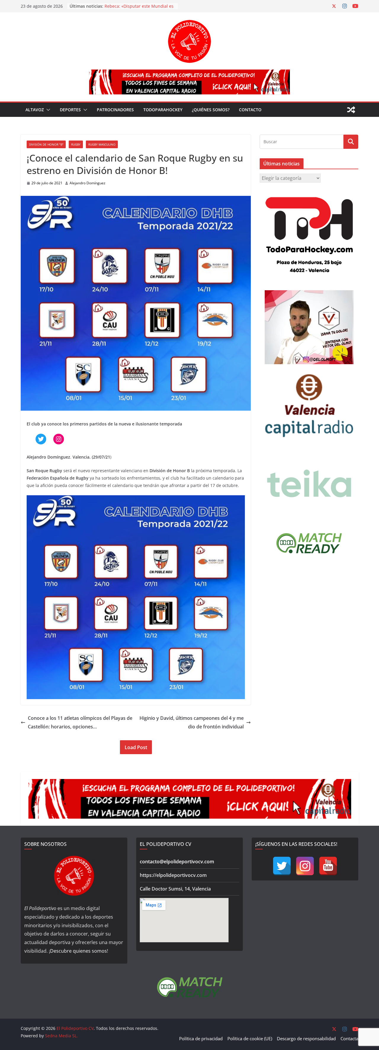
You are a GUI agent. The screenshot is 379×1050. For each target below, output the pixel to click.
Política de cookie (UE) (249, 1038)
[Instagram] (305, 866)
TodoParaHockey (162, 109)
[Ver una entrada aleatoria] (351, 110)
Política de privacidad (201, 1038)
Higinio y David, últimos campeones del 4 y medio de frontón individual (191, 722)
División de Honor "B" (46, 144)
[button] (47, 110)
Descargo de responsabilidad (306, 1038)
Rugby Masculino (101, 144)
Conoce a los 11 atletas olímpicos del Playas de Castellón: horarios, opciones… (80, 722)
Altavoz (34, 109)
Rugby (76, 144)
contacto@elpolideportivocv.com (177, 861)
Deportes (70, 109)
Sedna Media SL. (61, 1035)
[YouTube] (328, 866)
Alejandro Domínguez (87, 183)
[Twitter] (281, 866)
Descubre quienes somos (78, 951)
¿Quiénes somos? (210, 109)
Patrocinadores (115, 109)
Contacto (250, 109)
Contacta (349, 1038)
